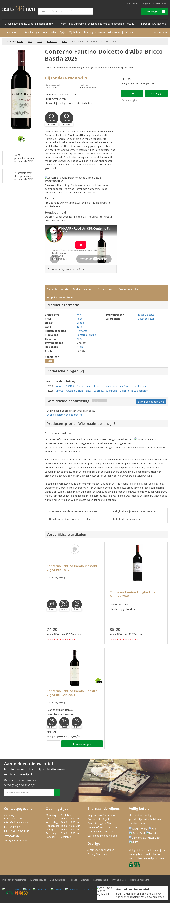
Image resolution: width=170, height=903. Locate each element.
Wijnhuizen (75, 32)
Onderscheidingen (83, 289)
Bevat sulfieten (146, 318)
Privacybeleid (119, 879)
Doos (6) (156, 93)
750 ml (80, 346)
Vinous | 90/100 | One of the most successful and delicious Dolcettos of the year (101, 386)
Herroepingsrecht (139, 879)
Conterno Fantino (86, 334)
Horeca (73, 879)
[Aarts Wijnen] (18, 9)
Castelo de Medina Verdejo (102, 835)
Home (20, 41)
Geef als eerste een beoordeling (64, 414)
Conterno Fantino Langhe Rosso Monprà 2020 (134, 594)
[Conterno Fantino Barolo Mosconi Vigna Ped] (74, 549)
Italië (39, 41)
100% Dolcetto (146, 314)
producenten (127, 519)
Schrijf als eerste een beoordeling (64, 67)
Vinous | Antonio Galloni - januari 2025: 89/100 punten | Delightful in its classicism (102, 390)
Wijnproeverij (115, 32)
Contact (130, 32)
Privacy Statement (97, 854)
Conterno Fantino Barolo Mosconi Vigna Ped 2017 (72, 568)
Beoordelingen (106, 289)
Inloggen (145, 3)
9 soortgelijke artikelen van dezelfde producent (108, 67)
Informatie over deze (73, 511)
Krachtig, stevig (57, 577)
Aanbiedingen (32, 32)
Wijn (45, 32)
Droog (80, 322)
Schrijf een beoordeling (151, 401)
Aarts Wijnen (14, 32)
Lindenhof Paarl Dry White (102, 827)
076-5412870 (131, 3)
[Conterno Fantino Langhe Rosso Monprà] (137, 562)
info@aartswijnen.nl (16, 840)
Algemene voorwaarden (100, 849)
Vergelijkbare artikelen (60, 297)
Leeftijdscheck (101, 879)
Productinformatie (58, 289)
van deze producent (71, 519)
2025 (79, 338)
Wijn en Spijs (58, 32)
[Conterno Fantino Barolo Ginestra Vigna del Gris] (74, 668)
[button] (51, 118)
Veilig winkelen (58, 879)
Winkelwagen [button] (154, 11)
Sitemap (85, 879)
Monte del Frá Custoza (100, 831)
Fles (132, 93)
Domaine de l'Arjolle (98, 819)
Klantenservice (160, 3)
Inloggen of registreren (14, 879)
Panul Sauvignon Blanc (100, 823)
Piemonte (52, 41)
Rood (64, 41)
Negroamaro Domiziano (101, 815)
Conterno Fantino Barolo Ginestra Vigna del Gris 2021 (72, 693)
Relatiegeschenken (94, 32)
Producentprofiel (129, 289)
